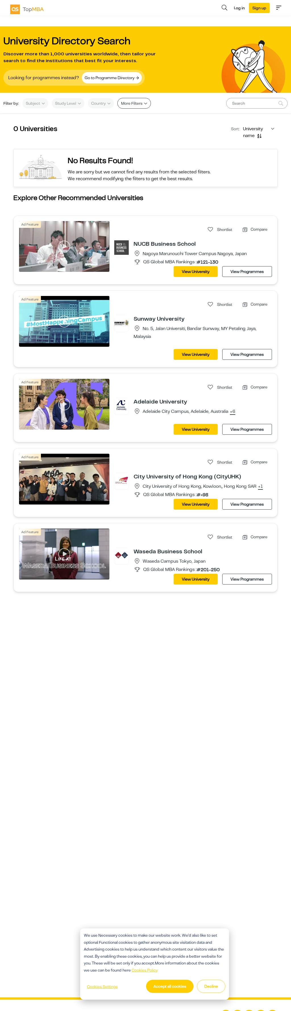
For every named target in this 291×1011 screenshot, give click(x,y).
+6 (232, 412)
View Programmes (247, 271)
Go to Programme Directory (110, 77)
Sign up (259, 7)
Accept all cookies (169, 986)
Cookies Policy (145, 970)
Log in (239, 7)
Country (99, 103)
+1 (260, 487)
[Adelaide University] (121, 405)
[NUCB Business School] (121, 247)
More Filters (132, 103)
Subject (33, 103)
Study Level (66, 103)
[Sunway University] (121, 322)
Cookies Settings (102, 986)
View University (195, 271)
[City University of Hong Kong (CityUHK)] (121, 480)
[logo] (27, 9)
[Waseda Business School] (121, 555)
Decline (211, 986)
